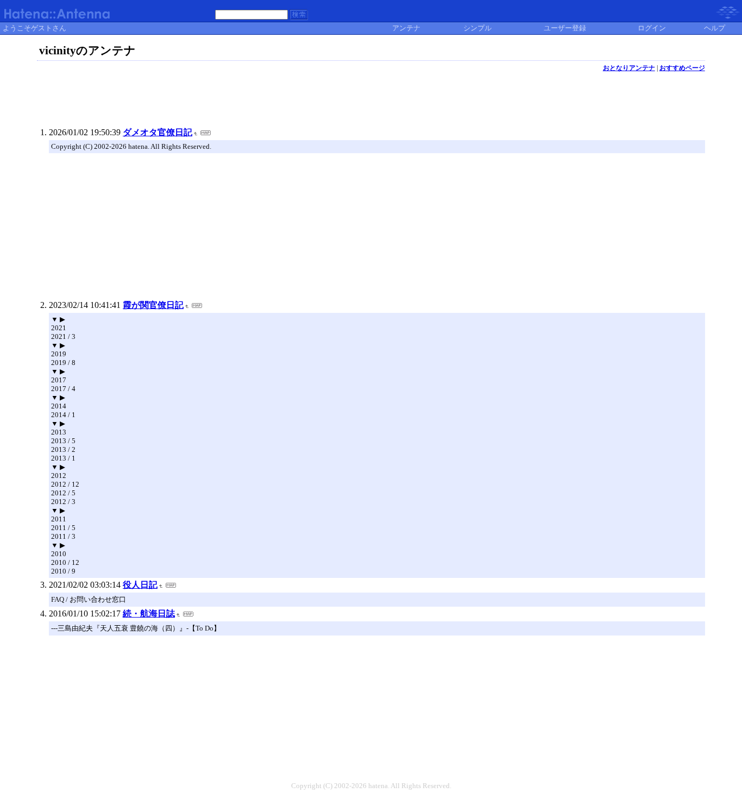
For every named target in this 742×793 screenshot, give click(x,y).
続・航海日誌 (149, 613)
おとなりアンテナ (629, 68)
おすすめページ (682, 68)
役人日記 (140, 584)
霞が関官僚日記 (153, 305)
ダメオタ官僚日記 (157, 132)
